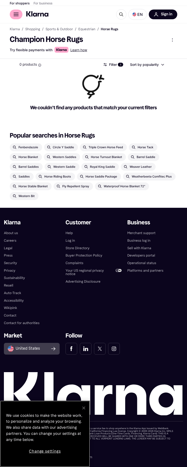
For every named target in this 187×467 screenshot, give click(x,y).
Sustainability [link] (14, 278)
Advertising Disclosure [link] (82, 281)
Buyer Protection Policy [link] (83, 255)
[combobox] (147, 65)
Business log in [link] (138, 240)
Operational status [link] (141, 263)
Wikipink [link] (10, 308)
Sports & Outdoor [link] (59, 29)
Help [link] (69, 233)
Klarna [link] (15, 29)
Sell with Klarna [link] (139, 248)
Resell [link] (8, 285)
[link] (71, 349)
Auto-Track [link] (12, 293)
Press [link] (8, 255)
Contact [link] (10, 315)
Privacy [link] (9, 270)
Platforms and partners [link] (145, 270)
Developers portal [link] (141, 255)
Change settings (45, 451)
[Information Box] (39, 65)
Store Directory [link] (77, 248)
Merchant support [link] (141, 233)
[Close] (83, 408)
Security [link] (10, 263)
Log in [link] (70, 240)
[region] (45, 434)
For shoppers (20, 3)
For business (43, 3)
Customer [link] (78, 222)
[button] (137, 14)
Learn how (78, 50)
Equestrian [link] (86, 29)
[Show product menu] (172, 40)
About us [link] (11, 233)
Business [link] (138, 222)
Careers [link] (10, 240)
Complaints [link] (74, 263)
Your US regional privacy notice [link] (84, 272)
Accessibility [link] (14, 300)
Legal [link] (8, 248)
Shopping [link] (32, 29)
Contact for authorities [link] (21, 323)
